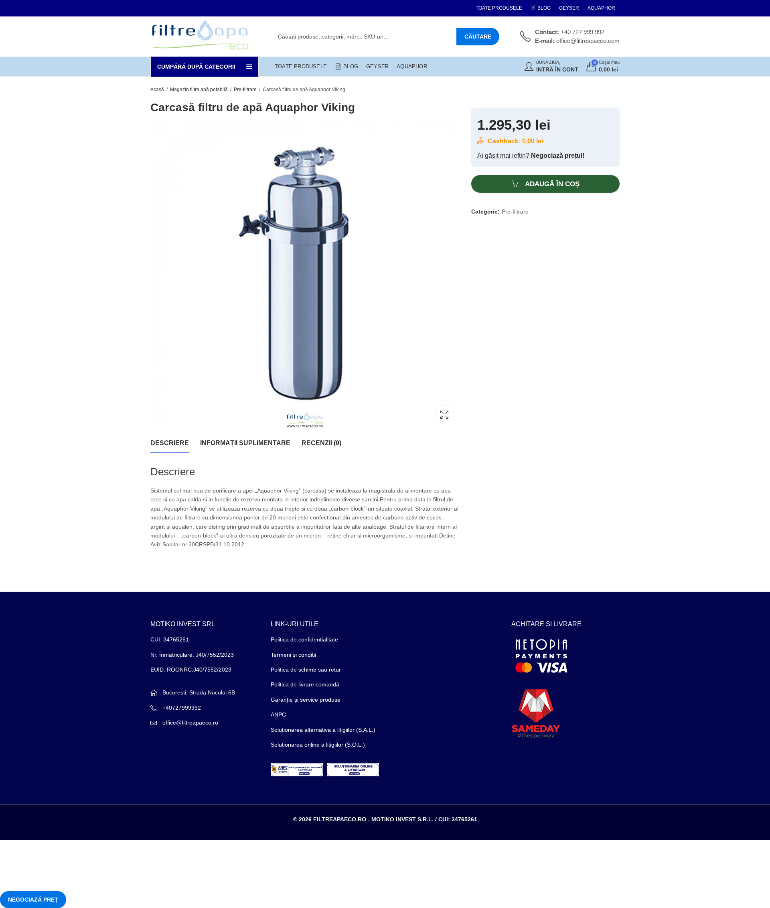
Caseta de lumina (444, 414)
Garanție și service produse (305, 699)
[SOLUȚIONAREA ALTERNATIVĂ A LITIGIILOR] (297, 769)
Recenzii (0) (321, 443)
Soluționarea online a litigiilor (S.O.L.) (318, 744)
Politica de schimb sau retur (306, 669)
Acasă (157, 89)
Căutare (477, 36)
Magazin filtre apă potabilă (199, 89)
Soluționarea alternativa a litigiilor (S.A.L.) (323, 730)
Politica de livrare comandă (305, 684)
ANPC (278, 714)
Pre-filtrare (245, 89)
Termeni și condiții (293, 654)
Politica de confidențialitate (304, 639)
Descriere (169, 443)
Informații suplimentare (245, 443)
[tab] (169, 443)
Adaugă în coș (552, 184)
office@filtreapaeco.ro (190, 722)
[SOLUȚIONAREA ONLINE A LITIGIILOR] (353, 769)
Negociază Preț (33, 899)
